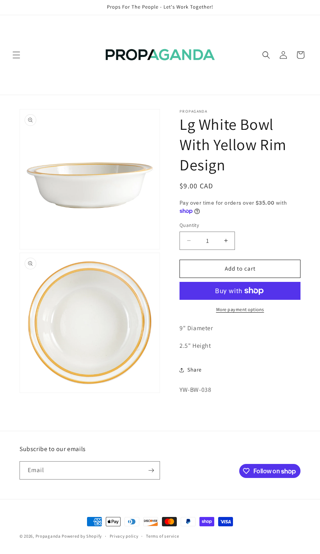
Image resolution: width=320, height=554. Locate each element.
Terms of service (162, 536)
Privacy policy (124, 536)
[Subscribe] (151, 470)
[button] (16, 55)
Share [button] (194, 369)
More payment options (240, 309)
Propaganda (48, 536)
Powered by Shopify (82, 536)
